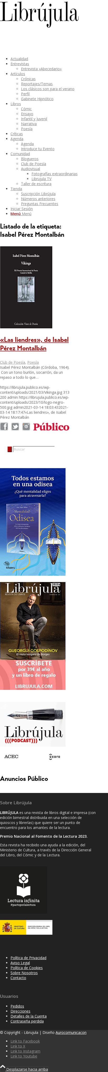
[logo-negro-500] (39, 26)
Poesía (27, 128)
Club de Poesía (12, 362)
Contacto (18, 977)
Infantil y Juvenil (34, 118)
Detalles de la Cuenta (28, 1016)
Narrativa (29, 123)
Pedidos (17, 1006)
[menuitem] (53, 58)
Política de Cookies (26, 967)
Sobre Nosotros (24, 972)
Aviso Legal (20, 962)
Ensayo (27, 113)
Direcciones (20, 1011)
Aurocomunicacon (71, 1032)
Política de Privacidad (28, 957)
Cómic (26, 108)
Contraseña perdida (27, 1021)
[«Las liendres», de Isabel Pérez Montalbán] (26, 327)
